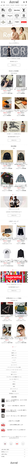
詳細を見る (14, 65)
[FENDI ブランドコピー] (17, 22)
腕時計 (14, 384)
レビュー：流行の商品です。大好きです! (16, 405)
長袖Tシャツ (14, 353)
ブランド (14, 350)
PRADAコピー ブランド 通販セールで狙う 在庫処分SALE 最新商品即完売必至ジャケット (20, 262)
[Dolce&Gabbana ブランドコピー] (3, 22)
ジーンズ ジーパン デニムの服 (14, 367)
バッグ (22, 5)
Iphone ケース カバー (14, 393)
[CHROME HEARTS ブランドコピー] (10, 10)
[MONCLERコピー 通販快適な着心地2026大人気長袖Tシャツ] (3, 411)
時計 (26, 5)
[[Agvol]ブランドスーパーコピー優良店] (14, 462)
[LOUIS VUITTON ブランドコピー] (24, 10)
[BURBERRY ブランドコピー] (3, 10)
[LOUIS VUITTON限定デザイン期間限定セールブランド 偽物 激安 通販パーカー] (3, 416)
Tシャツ (7, 5)
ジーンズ (12, 5)
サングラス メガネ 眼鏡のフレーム (14, 376)
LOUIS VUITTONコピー (14, 212)
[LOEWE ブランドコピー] (3, 16)
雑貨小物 (14, 391)
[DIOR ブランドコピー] (17, 16)
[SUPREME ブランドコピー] (24, 22)
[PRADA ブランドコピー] (10, 16)
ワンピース (14, 362)
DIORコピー (14, 61)
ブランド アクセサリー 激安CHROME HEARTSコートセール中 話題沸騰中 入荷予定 (20, 186)
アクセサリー (14, 372)
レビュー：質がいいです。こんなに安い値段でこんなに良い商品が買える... (16, 410)
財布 (4, 5)
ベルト (14, 381)
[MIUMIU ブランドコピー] (17, 10)
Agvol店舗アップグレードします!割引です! (16, 429)
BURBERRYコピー (14, 136)
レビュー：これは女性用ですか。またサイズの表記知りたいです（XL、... (16, 400)
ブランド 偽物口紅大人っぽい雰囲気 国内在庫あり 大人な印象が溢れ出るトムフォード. (6, 339)
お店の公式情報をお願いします (16, 424)
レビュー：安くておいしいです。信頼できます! (16, 415)
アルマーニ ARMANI (20, 243)
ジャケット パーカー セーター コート (14, 369)
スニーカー (17, 5)
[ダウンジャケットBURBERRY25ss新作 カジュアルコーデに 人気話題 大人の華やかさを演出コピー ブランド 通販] (3, 400)
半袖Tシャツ (14, 355)
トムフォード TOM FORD (6, 93)
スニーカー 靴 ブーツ (14, 379)
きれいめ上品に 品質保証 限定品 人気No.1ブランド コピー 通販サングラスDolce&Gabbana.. (7, 239)
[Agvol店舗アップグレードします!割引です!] (3, 430)
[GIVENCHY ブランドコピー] (24, 16)
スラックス (14, 357)
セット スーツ (14, 364)
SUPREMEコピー (14, 287)
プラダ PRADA (21, 265)
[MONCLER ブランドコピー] (10, 22)
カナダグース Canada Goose (7, 265)
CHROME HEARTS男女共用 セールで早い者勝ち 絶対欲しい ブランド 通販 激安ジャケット (7, 164)
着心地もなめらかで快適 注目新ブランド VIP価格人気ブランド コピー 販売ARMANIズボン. (20, 239)
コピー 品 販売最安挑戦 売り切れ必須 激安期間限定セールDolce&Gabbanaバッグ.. (20, 316)
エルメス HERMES (21, 93)
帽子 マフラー (14, 374)
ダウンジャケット (14, 388)
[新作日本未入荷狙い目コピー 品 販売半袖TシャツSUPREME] (3, 406)
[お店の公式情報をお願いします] (14, 28)
